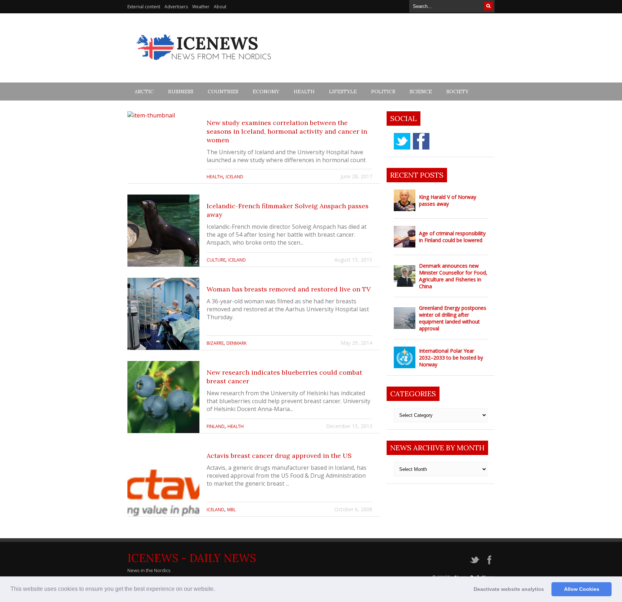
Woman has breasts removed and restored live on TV (289, 289)
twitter (402, 141)
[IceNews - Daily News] (204, 64)
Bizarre (215, 343)
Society (457, 91)
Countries (223, 91)
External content (143, 7)
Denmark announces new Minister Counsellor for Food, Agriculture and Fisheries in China (453, 276)
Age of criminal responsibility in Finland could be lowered (452, 237)
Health (304, 91)
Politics (383, 91)
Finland (216, 426)
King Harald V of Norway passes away (447, 200)
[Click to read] (163, 147)
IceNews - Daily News (191, 558)
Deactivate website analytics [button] (509, 589)
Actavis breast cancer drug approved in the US (279, 455)
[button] (217, 590)
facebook (421, 141)
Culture (216, 260)
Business (180, 91)
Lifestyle (343, 91)
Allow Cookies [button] (581, 589)
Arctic (144, 91)
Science (421, 91)
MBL (231, 510)
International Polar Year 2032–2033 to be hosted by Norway (451, 357)
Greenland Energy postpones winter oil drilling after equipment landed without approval (452, 318)
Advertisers (176, 7)
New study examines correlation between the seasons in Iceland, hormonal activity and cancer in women (287, 131)
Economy (266, 91)
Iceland (234, 177)
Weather (200, 7)
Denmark (236, 343)
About (220, 7)
